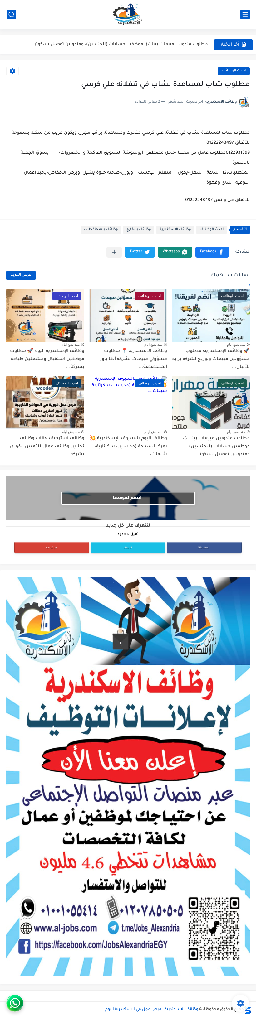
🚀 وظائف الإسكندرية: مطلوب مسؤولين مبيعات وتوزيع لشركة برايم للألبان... (211, 359)
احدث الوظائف (234, 71)
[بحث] (11, 14)
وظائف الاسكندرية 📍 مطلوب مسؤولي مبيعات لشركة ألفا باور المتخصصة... (133, 359)
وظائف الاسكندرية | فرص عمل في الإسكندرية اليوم (151, 1009)
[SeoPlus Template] (247, 1010)
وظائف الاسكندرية (175, 230)
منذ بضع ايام (236, 344)
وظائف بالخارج (138, 230)
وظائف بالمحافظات (101, 230)
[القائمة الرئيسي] (245, 14)
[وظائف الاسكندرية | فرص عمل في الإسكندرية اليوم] (128, 14)
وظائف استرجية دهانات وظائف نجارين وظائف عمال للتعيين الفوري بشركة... (47, 446)
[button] (212, 252)
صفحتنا (204, 548)
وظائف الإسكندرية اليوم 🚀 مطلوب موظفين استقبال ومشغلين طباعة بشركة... (47, 359)
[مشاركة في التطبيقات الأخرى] (114, 252)
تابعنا (127, 548)
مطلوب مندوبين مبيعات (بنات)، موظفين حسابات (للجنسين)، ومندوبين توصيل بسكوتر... (119, 44)
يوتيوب (51, 548)
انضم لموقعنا (127, 498)
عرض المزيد (21, 275)
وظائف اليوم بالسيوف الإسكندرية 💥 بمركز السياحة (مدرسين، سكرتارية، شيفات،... (128, 446)
